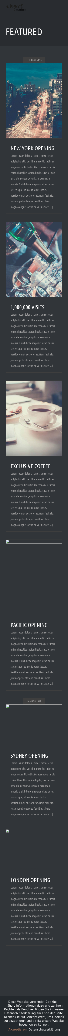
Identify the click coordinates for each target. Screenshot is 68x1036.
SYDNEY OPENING (29, 755)
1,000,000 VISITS (27, 306)
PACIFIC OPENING (29, 624)
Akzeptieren (17, 1029)
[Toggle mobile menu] (60, 11)
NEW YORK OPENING (32, 148)
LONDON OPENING (30, 879)
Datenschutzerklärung (44, 1029)
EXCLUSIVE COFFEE (31, 465)
